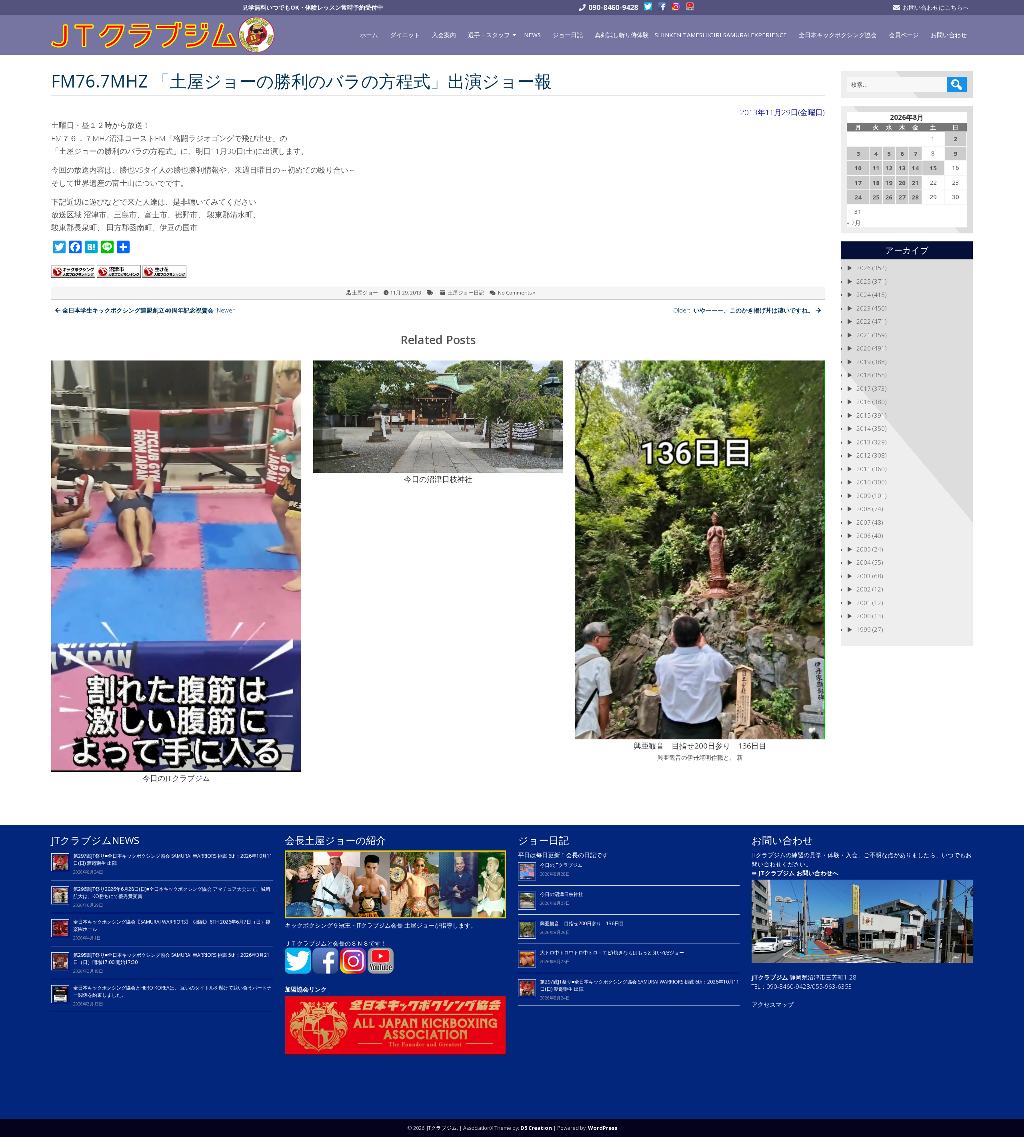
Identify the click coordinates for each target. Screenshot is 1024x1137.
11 (876, 168)
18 (876, 183)
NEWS (532, 35)
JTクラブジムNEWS (95, 840)
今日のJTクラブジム (561, 865)
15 (933, 168)
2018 (863, 375)
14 (915, 168)
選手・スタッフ (489, 35)
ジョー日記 (568, 35)
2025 (863, 281)
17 (858, 183)
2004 (863, 562)
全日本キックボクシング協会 (838, 35)
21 (915, 183)
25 (876, 197)
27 (902, 197)
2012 (863, 455)
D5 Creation (536, 1127)
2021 (863, 335)
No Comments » (517, 292)
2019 (863, 362)
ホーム (369, 35)
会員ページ (904, 35)
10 (858, 168)
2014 (863, 428)
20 (902, 183)
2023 (863, 308)
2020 (863, 348)
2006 (863, 536)
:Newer (148, 310)
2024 (863, 295)
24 (858, 197)
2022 (863, 321)
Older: (743, 310)
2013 (863, 442)
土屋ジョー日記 (466, 292)
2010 (863, 482)
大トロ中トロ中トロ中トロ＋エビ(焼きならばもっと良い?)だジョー (612, 952)
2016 (863, 402)
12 (888, 168)
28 (915, 197)
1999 (863, 629)
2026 (863, 268)
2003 (863, 576)
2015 (863, 415)
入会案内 (444, 35)
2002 (863, 589)
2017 (863, 388)
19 (888, 183)
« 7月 (854, 223)
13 (902, 168)
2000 (863, 616)
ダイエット (405, 35)
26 (888, 197)
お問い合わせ (949, 35)
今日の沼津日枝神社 (561, 894)
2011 (863, 469)
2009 (863, 496)
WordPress (602, 1127)
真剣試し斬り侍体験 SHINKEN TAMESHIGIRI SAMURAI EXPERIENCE (691, 35)
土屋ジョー (365, 292)
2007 (863, 522)
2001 (863, 603)
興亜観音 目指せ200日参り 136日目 (584, 923)
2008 (863, 509)
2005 (863, 549)
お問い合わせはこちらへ (936, 7)
